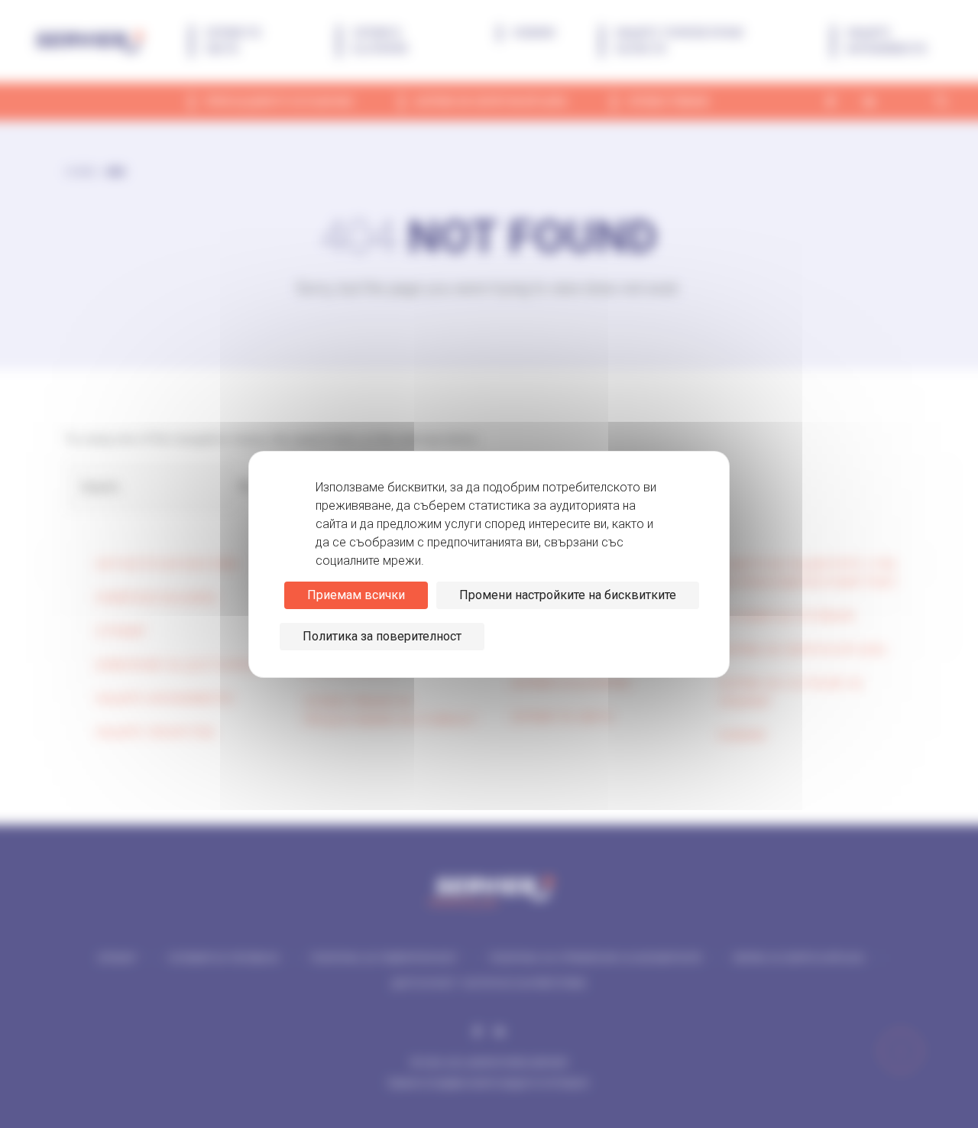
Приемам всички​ (356, 595)
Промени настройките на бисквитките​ (567, 595)
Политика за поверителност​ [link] (382, 636)
